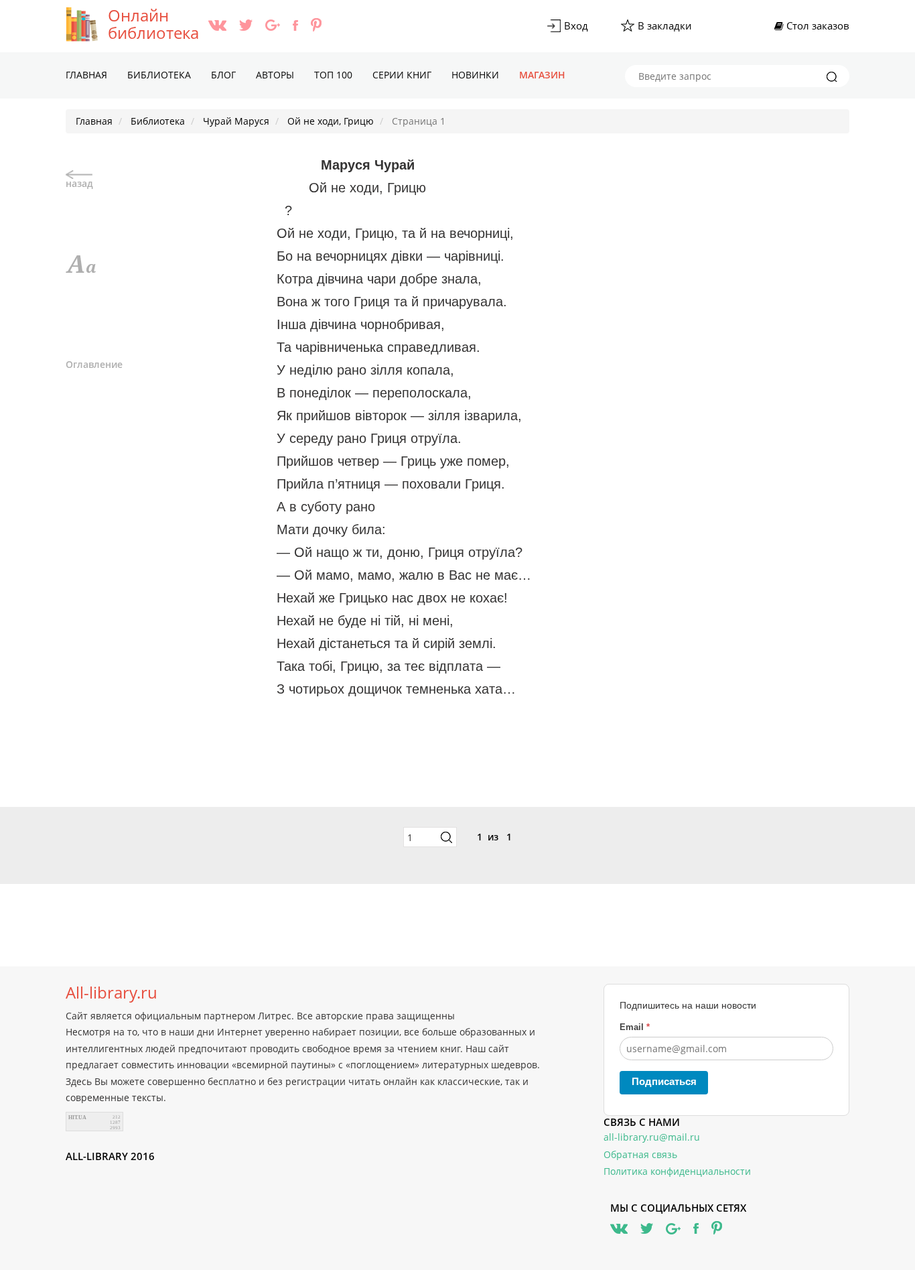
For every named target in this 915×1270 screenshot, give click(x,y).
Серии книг (401, 74)
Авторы (275, 74)
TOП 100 (333, 74)
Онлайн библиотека (153, 24)
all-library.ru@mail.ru (652, 1137)
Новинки (475, 74)
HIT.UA (77, 1118)
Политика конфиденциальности (677, 1171)
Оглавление (94, 364)
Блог (223, 74)
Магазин (542, 74)
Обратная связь (640, 1154)
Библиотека (159, 74)
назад (79, 183)
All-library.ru (111, 992)
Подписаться (664, 1081)
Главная (86, 74)
